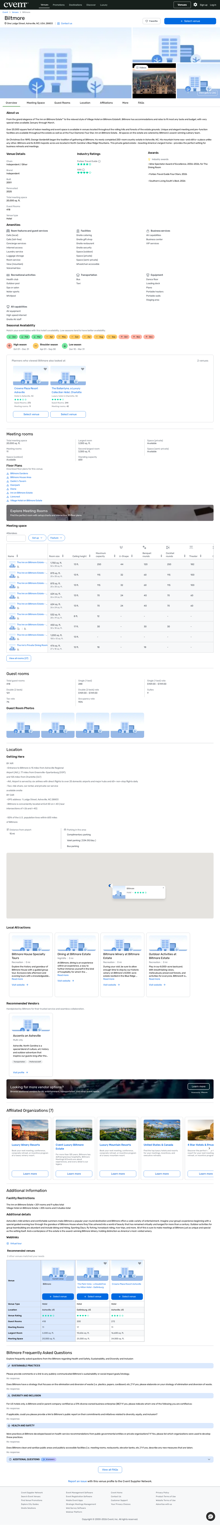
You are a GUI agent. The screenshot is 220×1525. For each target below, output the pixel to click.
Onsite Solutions (28, 1508)
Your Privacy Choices (120, 1504)
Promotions (59, 5)
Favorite (153, 21)
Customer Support (119, 1500)
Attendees (11, 533)
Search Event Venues (30, 1496)
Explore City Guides (30, 1504)
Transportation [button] (19, 1062)
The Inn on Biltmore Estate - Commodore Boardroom (32, 614)
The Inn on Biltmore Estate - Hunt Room (32, 603)
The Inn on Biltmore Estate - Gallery (32, 635)
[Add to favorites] (45, 369)
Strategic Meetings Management (81, 1504)
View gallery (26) (207, 92)
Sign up (203, 5)
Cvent (5, 12)
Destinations (75, 5)
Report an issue (77, 1481)
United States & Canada (158, 1144)
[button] (66, 62)
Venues (44, 4)
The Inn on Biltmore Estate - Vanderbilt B (32, 583)
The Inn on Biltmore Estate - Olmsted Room (32, 593)
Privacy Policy (162, 1492)
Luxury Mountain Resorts (115, 1144)
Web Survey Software (76, 1508)
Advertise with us (164, 1504)
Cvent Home (116, 1492)
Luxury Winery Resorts (26, 1144)
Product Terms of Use (166, 1496)
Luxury (103, 5)
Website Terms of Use (166, 1500)
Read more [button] (17, 979)
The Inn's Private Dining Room (32, 645)
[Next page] (209, 1148)
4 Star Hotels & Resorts (202, 1144)
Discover (91, 5)
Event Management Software (79, 1492)
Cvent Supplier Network (32, 1492)
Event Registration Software (79, 1496)
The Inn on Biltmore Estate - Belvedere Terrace (32, 624)
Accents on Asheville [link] (27, 1035)
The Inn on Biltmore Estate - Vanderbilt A (32, 573)
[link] (31, 1023)
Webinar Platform (74, 1512)
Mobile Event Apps (74, 1500)
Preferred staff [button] (35, 1062)
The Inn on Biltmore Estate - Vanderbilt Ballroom (32, 562)
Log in (213, 5)
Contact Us (116, 1496)
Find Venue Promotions (31, 1500)
